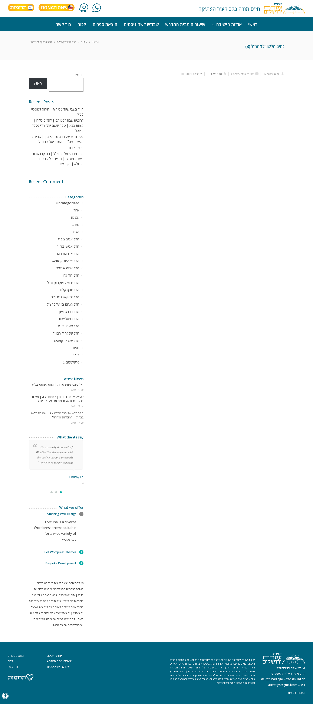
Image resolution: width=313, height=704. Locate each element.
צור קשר (63, 24)
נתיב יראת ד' (48, 613)
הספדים (60, 589)
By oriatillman (271, 74)
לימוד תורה (55, 607)
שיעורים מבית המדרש (185, 24)
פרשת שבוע (56, 619)
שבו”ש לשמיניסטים (141, 24)
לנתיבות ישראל (39, 607)
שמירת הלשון (60, 625)
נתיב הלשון (216, 74)
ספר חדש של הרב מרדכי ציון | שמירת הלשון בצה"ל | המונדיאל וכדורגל (57, 415)
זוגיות (53, 589)
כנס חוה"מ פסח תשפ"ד (47, 601)
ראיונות (45, 619)
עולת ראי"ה (70, 619)
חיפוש (79, 74)
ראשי (252, 24)
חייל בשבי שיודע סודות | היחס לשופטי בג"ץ (57, 384)
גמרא (47, 583)
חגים (46, 589)
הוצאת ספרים (105, 24)
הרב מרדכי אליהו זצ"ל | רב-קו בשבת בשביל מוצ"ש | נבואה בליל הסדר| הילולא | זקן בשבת (58, 158)
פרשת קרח (76, 147)
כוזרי (39, 595)
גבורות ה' (56, 583)
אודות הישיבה (229, 24)
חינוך (40, 589)
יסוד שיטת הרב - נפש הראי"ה (59, 595)
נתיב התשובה (63, 613)
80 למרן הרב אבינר (72, 583)
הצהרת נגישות (296, 693)
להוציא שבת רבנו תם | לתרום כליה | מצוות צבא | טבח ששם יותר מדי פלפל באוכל (57, 125)
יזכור (82, 24)
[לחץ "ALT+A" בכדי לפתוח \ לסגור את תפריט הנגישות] (5, 696)
